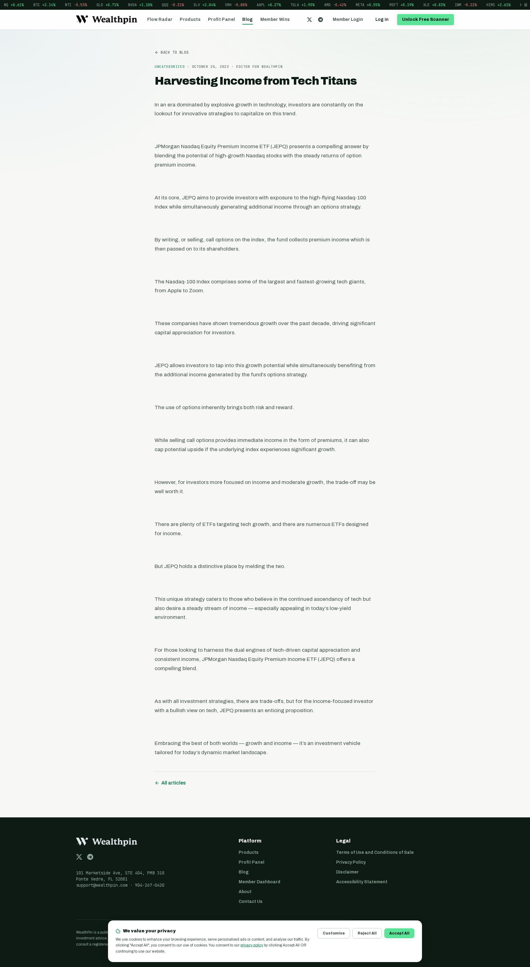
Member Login (348, 19)
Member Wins (275, 19)
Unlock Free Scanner (425, 19)
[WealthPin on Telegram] (320, 19)
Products (190, 19)
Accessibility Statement (361, 882)
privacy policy (251, 945)
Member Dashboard (259, 882)
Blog (247, 19)
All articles (173, 782)
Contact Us (251, 901)
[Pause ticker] (525, 5)
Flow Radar (160, 19)
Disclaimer (347, 872)
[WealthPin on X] (309, 19)
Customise (334, 933)
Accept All (399, 933)
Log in (382, 19)
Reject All (367, 933)
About (245, 891)
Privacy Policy (351, 862)
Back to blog (175, 52)
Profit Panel (221, 19)
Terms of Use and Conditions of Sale (375, 852)
